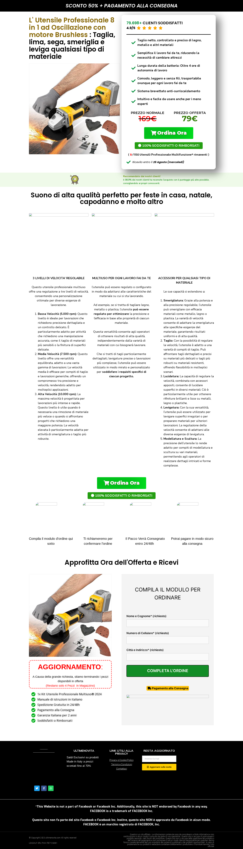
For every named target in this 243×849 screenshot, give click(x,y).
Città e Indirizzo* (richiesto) (145, 650)
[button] (168, 133)
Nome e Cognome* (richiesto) (146, 616)
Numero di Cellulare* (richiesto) (147, 633)
